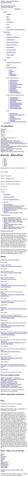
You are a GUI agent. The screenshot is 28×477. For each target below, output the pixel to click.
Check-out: (3, 135)
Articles (17, 470)
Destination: (3, 129)
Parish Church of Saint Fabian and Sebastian (14, 206)
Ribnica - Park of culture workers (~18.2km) (14, 227)
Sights (5, 60)
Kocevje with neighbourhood (11, 199)
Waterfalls (17, 92)
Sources (16, 91)
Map (5, 161)
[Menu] (3, 4)
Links (21, 470)
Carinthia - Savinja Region (13, 37)
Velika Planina (13, 75)
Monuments (19, 104)
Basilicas (17, 97)
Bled (8, 16)
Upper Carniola (10, 54)
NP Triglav (18, 87)
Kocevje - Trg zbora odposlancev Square (13, 212)
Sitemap (2, 470)
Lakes (15, 86)
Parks (14, 88)
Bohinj (8, 19)
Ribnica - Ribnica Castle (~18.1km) (12, 217)
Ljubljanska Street (8, 204)
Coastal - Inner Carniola (12, 42)
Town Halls (19, 108)
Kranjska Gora (10, 22)
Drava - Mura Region (12, 44)
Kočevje (3, 409)
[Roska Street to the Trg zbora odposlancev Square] (14, 359)
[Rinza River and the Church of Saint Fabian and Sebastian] (14, 286)
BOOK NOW (4, 139)
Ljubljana (9, 14)
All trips (8, 57)
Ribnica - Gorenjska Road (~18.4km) (12, 228)
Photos (5, 160)
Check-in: (3, 132)
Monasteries (19, 103)
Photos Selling (4, 467)
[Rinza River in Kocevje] (10, 351)
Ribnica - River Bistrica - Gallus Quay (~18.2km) (15, 219)
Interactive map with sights (7, 231)
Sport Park (6, 211)
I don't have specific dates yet (9, 137)
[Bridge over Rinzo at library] (11, 272)
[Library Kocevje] (8, 279)
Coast (8, 24)
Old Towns (18, 107)
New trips (7, 470)
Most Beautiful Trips (11, 67)
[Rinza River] (7, 302)
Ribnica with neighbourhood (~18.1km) (13, 224)
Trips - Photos (7, 32)
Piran (11, 72)
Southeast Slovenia (11, 52)
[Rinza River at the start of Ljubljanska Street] (14, 310)
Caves (15, 81)
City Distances (7, 123)
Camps (15, 113)
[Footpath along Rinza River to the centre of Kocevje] (14, 296)
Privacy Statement (17, 475)
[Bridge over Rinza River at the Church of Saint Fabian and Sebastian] (14, 317)
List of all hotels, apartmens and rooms (16, 29)
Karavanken (19, 84)
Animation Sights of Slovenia (13, 62)
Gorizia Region (10, 47)
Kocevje (11, 150)
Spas (14, 120)
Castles (15, 99)
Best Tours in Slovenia (6, 2)
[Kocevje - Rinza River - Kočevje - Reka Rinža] (12, 151)
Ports (14, 117)
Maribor (8, 27)
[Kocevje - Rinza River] (10, 259)
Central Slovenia (10, 39)
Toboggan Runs (22, 121)
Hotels (5, 11)
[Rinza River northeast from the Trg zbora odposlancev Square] (14, 343)
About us (13, 470)
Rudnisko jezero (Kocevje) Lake (11, 208)
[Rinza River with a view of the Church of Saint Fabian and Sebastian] (14, 334)
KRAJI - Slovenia (14, 1)
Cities (14, 101)
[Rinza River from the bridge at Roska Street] (14, 367)
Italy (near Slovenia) (11, 49)
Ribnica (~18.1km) (8, 225)
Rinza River (6, 207)
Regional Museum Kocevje (10, 210)
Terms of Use (9, 475)
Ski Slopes (18, 118)
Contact (3, 471)
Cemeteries (18, 100)
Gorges (16, 83)
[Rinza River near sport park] (11, 266)
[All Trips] (1, 173)
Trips (5, 158)
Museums (17, 105)
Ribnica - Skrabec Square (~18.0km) (12, 220)
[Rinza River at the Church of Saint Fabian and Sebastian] (14, 327)
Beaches (17, 80)
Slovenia (9, 34)
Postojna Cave (13, 74)
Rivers (15, 90)
